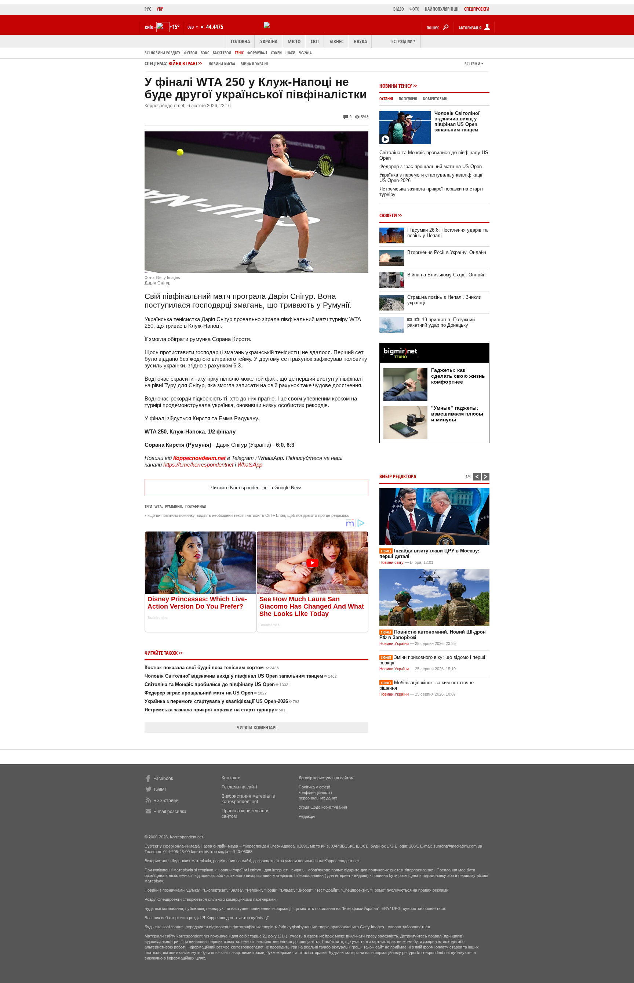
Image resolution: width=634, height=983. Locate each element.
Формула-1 (257, 52)
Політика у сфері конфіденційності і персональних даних (318, 792)
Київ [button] (149, 27)
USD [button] (191, 27)
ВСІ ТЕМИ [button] (472, 63)
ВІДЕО (398, 9)
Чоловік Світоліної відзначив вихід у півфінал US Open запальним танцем (241, 676)
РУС (148, 9)
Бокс (205, 52)
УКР (160, 9)
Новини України (394, 643)
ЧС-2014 (305, 52)
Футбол (190, 52)
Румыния (173, 506)
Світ (315, 41)
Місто (294, 41)
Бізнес (336, 41)
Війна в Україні (254, 63)
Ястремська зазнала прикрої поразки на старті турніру (215, 709)
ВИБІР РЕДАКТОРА (397, 476)
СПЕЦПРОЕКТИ (476, 9)
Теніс (239, 52)
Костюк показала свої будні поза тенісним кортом (212, 667)
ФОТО (414, 9)
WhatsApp (249, 464)
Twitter (159, 789)
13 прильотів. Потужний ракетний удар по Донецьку (441, 322)
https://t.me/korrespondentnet (198, 464)
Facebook (163, 778)
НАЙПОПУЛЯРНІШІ (442, 9)
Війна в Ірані (218, 63)
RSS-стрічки (166, 800)
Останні (386, 98)
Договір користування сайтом (326, 778)
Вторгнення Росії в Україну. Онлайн (446, 252)
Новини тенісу (395, 85)
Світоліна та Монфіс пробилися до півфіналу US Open (216, 684)
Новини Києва (222, 63)
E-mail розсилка (169, 811)
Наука (360, 41)
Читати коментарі (257, 727)
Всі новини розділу (162, 52)
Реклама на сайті (239, 787)
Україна (268, 41)
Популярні (408, 98)
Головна (240, 41)
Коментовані (435, 98)
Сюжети (388, 215)
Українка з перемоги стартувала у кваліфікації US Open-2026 (222, 701)
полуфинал (195, 506)
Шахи (290, 52)
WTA (158, 506)
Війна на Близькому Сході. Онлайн (446, 275)
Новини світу (391, 562)
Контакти (231, 777)
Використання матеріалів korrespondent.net (248, 799)
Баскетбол (222, 52)
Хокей (276, 52)
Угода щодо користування (323, 807)
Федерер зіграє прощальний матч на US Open (206, 693)
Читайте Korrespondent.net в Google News (257, 487)
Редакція (307, 816)
